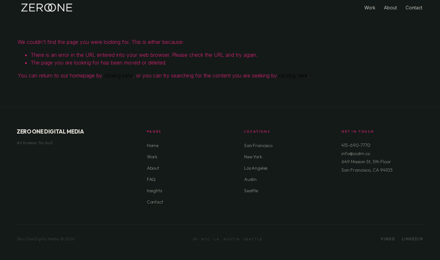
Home (152, 145)
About (390, 7)
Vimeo (388, 239)
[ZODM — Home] (47, 7)
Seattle (251, 191)
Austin (250, 179)
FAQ (151, 179)
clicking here (118, 75)
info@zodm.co (355, 153)
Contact (414, 7)
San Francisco (258, 145)
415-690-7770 (355, 145)
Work (369, 7)
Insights (154, 191)
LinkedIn (412, 239)
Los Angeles (255, 168)
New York (253, 157)
